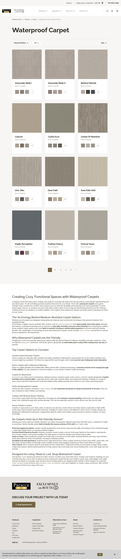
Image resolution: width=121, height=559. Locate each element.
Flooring (27, 19)
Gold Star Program (78, 534)
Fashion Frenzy (55, 244)
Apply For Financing (99, 532)
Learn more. (67, 556)
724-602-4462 (113, 3)
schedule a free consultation (50, 463)
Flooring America (17, 19)
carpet (23, 457)
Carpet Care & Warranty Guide (60, 524)
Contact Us (83, 11)
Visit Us (69, 3)
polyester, (68, 324)
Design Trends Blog (37, 526)
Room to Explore (77, 526)
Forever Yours (87, 244)
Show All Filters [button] (20, 43)
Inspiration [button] (55, 11)
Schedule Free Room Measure (99, 529)
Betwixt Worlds (88, 83)
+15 (32, 145)
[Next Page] (76, 270)
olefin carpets (45, 389)
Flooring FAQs (36, 528)
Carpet (34, 19)
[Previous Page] (45, 270)
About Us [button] (69, 11)
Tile (13, 533)
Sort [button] (102, 43)
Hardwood (15, 526)
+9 (32, 92)
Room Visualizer (37, 523)
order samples (17, 463)
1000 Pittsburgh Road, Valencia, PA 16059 (35, 542)
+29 (65, 199)
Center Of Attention (90, 137)
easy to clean (85, 330)
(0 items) (117, 11)
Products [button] (42, 11)
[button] (107, 11)
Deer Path (53, 190)
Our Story (75, 523)
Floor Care (15, 535)
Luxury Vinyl (15, 523)
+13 (98, 92)
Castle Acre (53, 137)
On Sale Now (16, 537)
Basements (16, 377)
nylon (60, 324)
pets (76, 424)
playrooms (26, 342)
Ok (100, 554)
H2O (35, 43)
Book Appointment (25, 505)
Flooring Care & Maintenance (57, 532)
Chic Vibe (19, 190)
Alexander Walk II (56, 83)
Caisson (19, 137)
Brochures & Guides (38, 530)
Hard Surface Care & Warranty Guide (59, 528)
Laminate (14, 530)
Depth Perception (24, 244)
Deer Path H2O (88, 190)
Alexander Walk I (23, 83)
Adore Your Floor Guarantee (77, 531)
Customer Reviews (78, 528)
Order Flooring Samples (100, 526)
